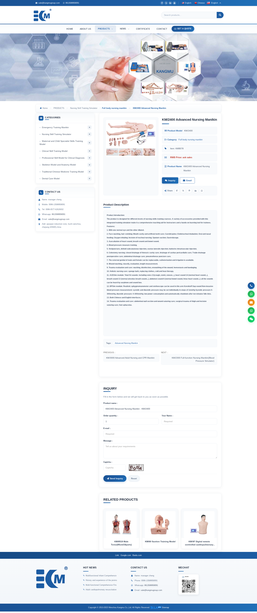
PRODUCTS (104, 28)
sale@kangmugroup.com (49, 3)
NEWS (123, 28)
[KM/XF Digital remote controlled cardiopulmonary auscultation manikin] (199, 523)
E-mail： (107, 428)
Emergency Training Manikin (55, 127)
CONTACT (162, 28)
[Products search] (220, 15)
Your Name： (168, 416)
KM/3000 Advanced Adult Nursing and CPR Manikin (130, 358)
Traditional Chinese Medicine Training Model (63, 171)
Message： (108, 441)
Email (189, 180)
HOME (69, 28)
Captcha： (108, 462)
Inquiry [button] (171, 180)
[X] (166, 3)
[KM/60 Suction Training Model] (160, 523)
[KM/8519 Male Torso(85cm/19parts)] (121, 523)
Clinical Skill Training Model (55, 151)
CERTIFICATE (143, 28)
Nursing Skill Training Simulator (83, 108)
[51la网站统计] (156, 607)
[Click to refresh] (136, 467)
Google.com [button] (126, 555)
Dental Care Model (51, 178)
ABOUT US (85, 28)
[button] (112, 28)
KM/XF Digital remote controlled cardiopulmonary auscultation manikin (199, 543)
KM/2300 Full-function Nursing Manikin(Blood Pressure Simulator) (193, 359)
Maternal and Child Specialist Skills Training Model (61, 142)
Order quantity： (111, 416)
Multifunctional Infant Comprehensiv (101, 576)
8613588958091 (72, 3)
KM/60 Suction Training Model (160, 541)
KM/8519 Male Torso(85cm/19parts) (121, 543)
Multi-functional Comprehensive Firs (101, 585)
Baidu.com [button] (137, 555)
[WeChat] (251, 319)
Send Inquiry (116, 478)
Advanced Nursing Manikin (126, 343)
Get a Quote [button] (184, 28)
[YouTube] (174, 3)
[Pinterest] (189, 190)
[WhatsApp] (201, 190)
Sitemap (165, 607)
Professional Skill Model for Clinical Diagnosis (63, 158)
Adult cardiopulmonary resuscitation (101, 589)
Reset (134, 478)
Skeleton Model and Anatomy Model (59, 165)
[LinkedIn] (170, 3)
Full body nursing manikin (190, 139)
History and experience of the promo (101, 580)
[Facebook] (162, 3)
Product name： (110, 403)
